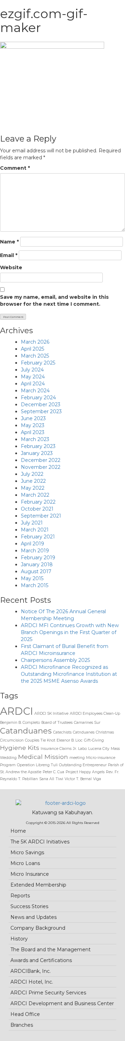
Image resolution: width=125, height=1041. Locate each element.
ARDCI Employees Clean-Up (95, 713)
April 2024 (33, 384)
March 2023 (35, 439)
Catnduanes (83, 732)
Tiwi (59, 779)
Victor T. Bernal (78, 779)
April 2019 (32, 543)
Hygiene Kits (19, 747)
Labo (82, 748)
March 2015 (34, 585)
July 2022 (32, 474)
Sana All (46, 779)
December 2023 (40, 404)
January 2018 (37, 564)
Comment (15, 168)
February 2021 (38, 537)
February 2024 (38, 397)
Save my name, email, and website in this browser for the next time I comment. (54, 300)
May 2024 (33, 377)
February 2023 (38, 446)
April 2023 (32, 432)
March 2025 (35, 356)
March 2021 (35, 530)
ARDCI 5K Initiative (51, 713)
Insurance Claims (56, 748)
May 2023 (32, 425)
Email (8, 255)
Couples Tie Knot (40, 740)
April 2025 (32, 349)
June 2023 (33, 418)
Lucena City (98, 748)
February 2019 (38, 557)
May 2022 (32, 488)
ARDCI (16, 711)
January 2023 (37, 453)
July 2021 (32, 523)
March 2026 (35, 342)
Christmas (105, 732)
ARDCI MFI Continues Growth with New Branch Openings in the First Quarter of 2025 (70, 632)
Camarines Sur (87, 722)
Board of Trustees (57, 722)
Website (11, 267)
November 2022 (40, 467)
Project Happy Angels (85, 772)
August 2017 (36, 571)
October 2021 (37, 509)
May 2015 (32, 578)
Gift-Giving (94, 740)
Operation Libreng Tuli (37, 765)
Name (9, 242)
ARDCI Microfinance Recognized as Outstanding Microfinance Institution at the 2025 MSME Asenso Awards (69, 674)
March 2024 (35, 390)
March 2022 (35, 495)
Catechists (62, 732)
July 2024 (32, 370)
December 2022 (40, 460)
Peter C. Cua (53, 772)
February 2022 (38, 502)
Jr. (75, 748)
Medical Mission (43, 756)
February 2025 (38, 363)
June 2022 (33, 481)
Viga (97, 779)
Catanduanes (26, 731)
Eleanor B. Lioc (70, 740)
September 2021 (41, 516)
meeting (77, 757)
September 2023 (41, 411)
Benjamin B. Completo (20, 722)
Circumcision (12, 740)
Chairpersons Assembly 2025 (55, 660)
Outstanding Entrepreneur (83, 765)
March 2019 (35, 550)
